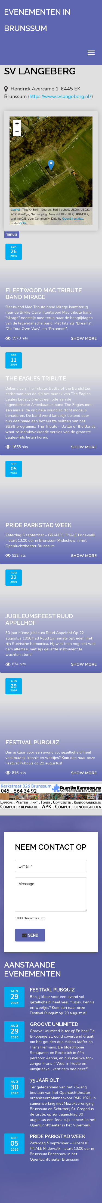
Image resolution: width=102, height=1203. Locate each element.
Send (32, 935)
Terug (11, 234)
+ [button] (17, 123)
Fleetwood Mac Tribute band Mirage (43, 293)
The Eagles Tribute (35, 378)
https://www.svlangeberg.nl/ (60, 96)
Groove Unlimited (54, 1024)
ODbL (23, 223)
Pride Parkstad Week (38, 525)
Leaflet (15, 209)
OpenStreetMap (72, 218)
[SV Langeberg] (51, 165)
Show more (84, 338)
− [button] (17, 131)
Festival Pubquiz (32, 742)
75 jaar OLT (44, 1080)
